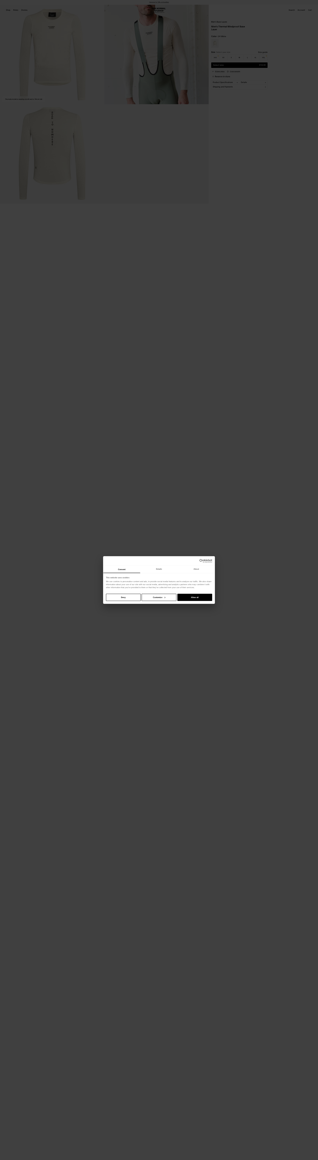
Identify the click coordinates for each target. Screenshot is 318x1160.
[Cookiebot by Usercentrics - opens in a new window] (201, 561)
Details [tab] (159, 569)
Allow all (195, 597)
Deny (123, 597)
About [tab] (196, 569)
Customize (157, 597)
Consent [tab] (121, 569)
